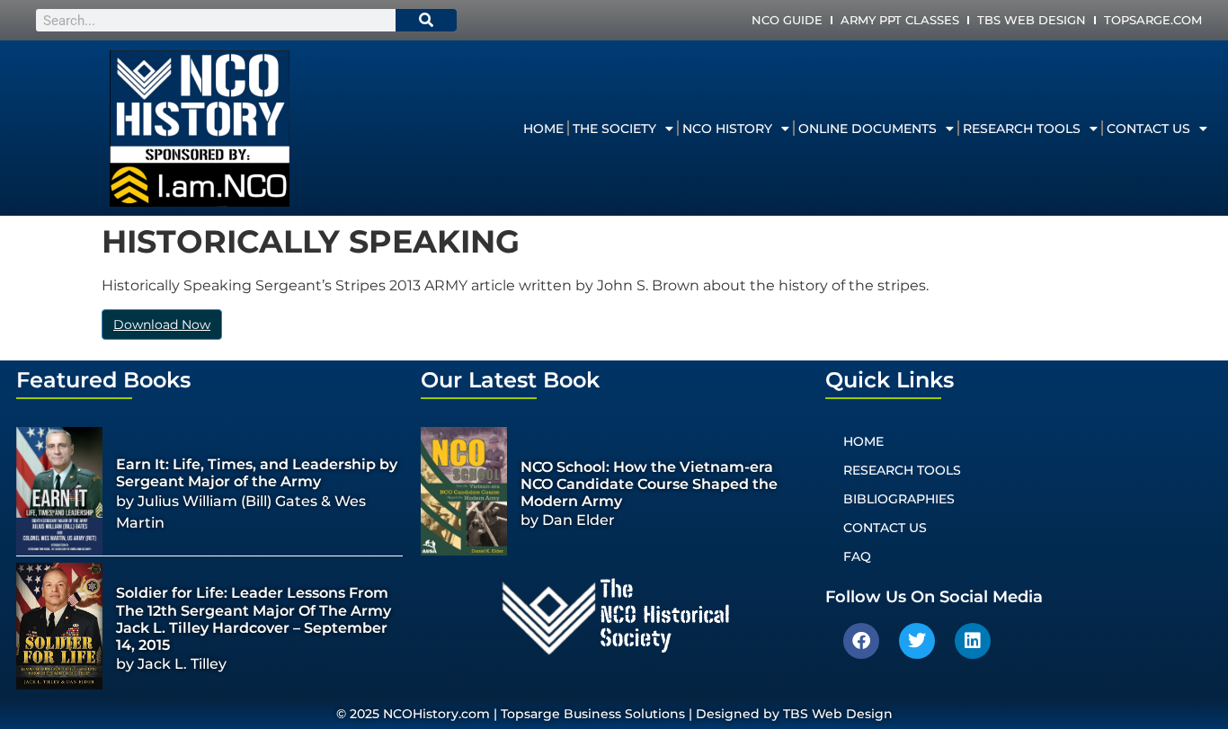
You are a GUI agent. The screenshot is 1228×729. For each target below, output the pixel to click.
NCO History (727, 128)
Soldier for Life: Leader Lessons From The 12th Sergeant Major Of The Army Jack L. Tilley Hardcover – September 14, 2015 (253, 618)
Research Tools (1022, 128)
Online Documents (867, 128)
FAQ (857, 556)
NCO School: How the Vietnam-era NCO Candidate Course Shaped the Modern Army (649, 484)
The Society (614, 128)
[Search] (426, 20)
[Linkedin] (973, 641)
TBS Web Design (1031, 20)
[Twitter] (917, 641)
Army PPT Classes (900, 20)
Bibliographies (899, 499)
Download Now (161, 324)
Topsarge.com (1153, 20)
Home (543, 128)
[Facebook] (861, 641)
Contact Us (1148, 128)
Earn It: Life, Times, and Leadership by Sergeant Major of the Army (256, 473)
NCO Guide (787, 20)
